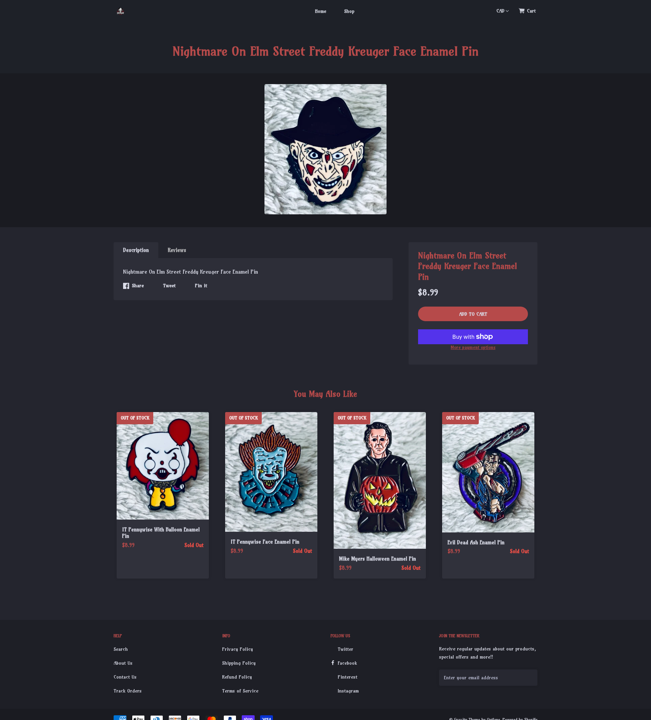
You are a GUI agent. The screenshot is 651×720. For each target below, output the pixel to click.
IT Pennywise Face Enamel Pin (265, 542)
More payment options (473, 347)
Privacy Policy (237, 649)
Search (121, 649)
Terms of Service (240, 691)
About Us (123, 663)
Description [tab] (136, 250)
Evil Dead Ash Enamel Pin (476, 542)
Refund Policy (237, 677)
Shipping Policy (239, 663)
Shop (349, 11)
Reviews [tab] (177, 250)
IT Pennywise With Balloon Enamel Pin (161, 533)
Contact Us (125, 677)
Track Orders (128, 691)
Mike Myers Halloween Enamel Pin (377, 559)
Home (320, 11)
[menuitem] (321, 11)
